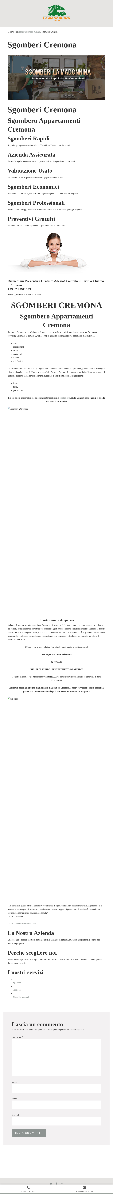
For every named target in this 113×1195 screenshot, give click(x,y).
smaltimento (65, 398)
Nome (14, 1082)
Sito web (15, 1115)
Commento (17, 1037)
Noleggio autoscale (21, 997)
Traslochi (17, 990)
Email (14, 1098)
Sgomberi (17, 982)
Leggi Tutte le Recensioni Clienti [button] (22, 923)
